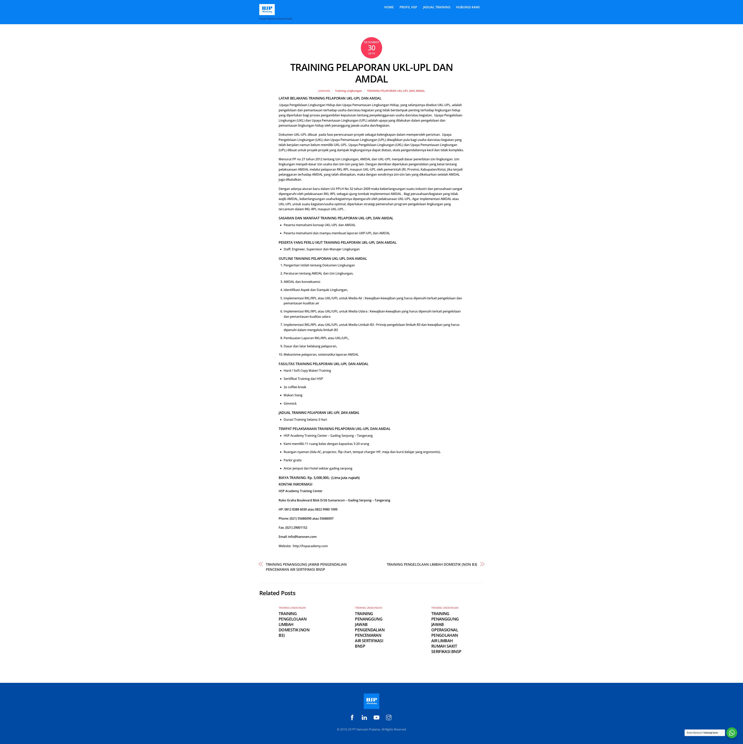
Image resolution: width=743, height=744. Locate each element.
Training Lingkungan (348, 91)
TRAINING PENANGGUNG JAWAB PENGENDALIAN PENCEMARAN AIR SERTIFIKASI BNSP (306, 567)
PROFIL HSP (408, 7)
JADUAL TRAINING (436, 7)
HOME (389, 7)
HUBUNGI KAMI (468, 7)
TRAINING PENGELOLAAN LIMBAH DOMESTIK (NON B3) (432, 564)
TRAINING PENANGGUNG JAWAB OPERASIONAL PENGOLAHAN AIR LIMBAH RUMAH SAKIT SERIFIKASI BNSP (446, 632)
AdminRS (324, 91)
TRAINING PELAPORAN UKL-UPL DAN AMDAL (371, 73)
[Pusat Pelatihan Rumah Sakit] (267, 13)
